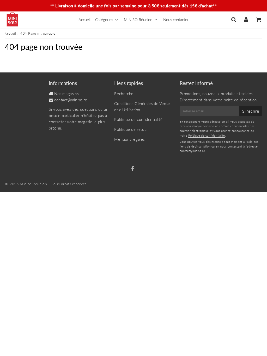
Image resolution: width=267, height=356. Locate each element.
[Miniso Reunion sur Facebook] (132, 169)
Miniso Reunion (33, 184)
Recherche (123, 93)
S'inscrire (250, 110)
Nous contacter (176, 19)
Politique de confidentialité (138, 119)
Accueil (84, 19)
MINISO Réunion (138, 19)
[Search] (234, 19)
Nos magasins (66, 93)
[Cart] (258, 19)
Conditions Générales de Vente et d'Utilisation (142, 106)
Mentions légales (129, 139)
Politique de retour (131, 129)
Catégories (104, 19)
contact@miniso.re (70, 99)
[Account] (246, 19)
